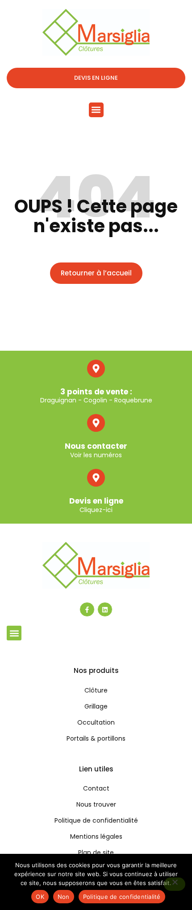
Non (64, 896)
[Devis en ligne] (96, 478)
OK (40, 896)
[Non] (174, 884)
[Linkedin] (105, 609)
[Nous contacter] (96, 423)
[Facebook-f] (87, 609)
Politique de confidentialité (122, 896)
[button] (96, 109)
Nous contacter (96, 446)
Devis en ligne (96, 501)
